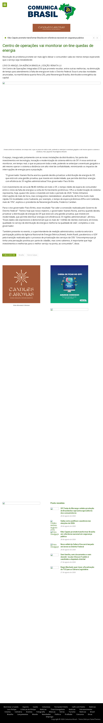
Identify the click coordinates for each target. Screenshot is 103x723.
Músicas (52, 712)
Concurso (80, 714)
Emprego (49, 717)
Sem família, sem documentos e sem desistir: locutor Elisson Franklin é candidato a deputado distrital (76, 557)
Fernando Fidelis (61, 707)
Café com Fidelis (78, 707)
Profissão (68, 714)
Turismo (72, 712)
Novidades (46, 714)
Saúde (35, 707)
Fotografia (40, 712)
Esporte (26, 707)
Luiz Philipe (11, 709)
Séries (62, 712)
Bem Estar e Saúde (11, 707)
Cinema (8, 712)
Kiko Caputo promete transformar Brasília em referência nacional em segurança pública (46, 38)
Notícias (92, 707)
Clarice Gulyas (32, 255)
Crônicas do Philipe (28, 709)
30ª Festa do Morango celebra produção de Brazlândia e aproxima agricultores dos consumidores (77, 510)
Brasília (21, 255)
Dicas (90, 714)
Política (58, 714)
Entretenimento (86, 709)
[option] (53, 37)
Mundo (35, 714)
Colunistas (46, 707)
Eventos (29, 712)
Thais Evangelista (58, 709)
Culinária (18, 712)
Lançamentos (22, 714)
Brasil (92, 712)
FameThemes (95, 719)
